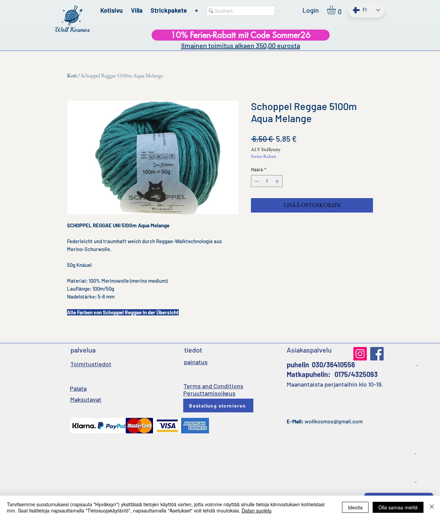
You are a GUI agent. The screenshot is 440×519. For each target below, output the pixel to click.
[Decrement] (256, 181)
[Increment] (278, 181)
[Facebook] (377, 353)
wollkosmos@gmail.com (334, 421)
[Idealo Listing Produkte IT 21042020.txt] (417, 367)
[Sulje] (432, 507)
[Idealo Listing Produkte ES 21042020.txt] (415, 455)
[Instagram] (360, 353)
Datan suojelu (257, 510)
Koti (72, 75)
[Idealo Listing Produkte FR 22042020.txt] (415, 483)
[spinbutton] (267, 181)
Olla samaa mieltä (398, 507)
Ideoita (355, 507)
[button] (336, 10)
